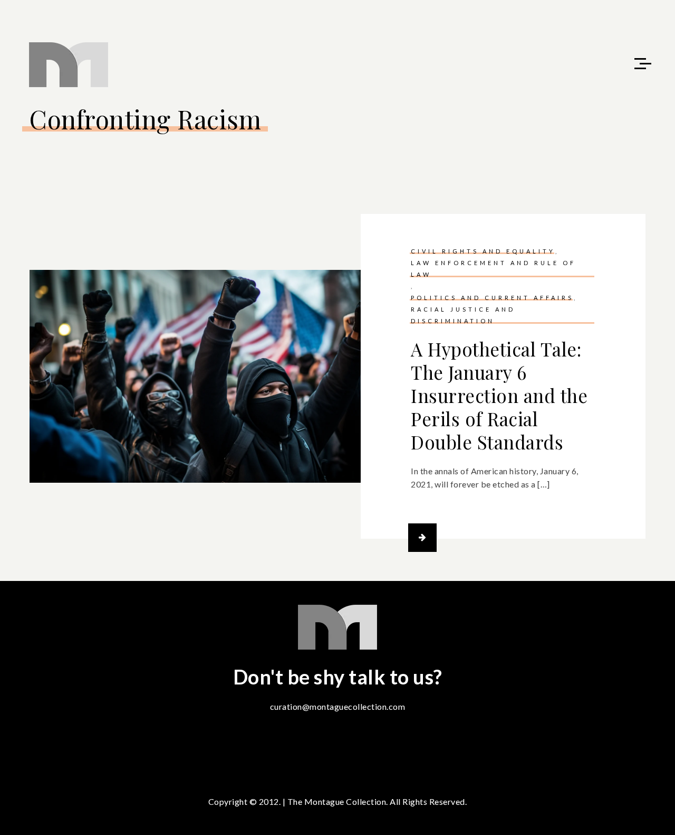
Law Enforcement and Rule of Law (493, 268)
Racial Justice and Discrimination (463, 315)
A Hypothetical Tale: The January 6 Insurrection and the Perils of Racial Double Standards (499, 395)
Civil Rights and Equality (483, 251)
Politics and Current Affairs (492, 297)
